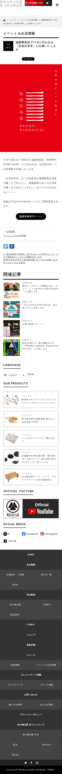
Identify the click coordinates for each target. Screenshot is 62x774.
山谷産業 (10, 231)
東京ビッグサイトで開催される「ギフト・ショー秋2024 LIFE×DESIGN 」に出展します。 (40, 289)
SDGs (15, 585)
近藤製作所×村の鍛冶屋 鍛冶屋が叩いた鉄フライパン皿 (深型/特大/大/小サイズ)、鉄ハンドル (39, 459)
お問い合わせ (31, 695)
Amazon (46, 745)
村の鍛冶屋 (26, 396)
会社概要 (31, 565)
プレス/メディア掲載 (31, 675)
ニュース (13, 20)
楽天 (15, 745)
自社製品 (31, 595)
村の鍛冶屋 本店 (31, 734)
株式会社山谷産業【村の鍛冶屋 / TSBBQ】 (37, 770)
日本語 (30, 374)
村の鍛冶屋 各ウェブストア (31, 725)
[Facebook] (31, 762)
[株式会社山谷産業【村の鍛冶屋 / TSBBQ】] (12, 5)
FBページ (31, 216)
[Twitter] (46, 2)
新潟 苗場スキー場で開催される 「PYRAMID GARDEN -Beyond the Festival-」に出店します (40, 346)
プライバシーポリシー (31, 714)
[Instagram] (36, 762)
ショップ (31, 635)
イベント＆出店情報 (16, 235)
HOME (31, 554)
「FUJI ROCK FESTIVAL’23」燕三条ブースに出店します (40, 306)
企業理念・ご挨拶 (15, 575)
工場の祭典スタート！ (33, 324)
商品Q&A (14, 615)
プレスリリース (15, 685)
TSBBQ (30, 625)
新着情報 (15, 665)
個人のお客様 (15, 704)
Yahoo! (15, 755)
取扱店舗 (31, 645)
